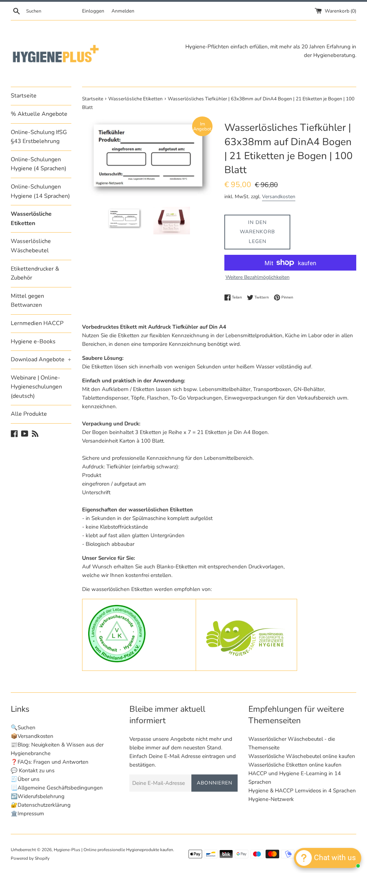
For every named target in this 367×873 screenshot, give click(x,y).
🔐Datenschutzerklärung (41, 804)
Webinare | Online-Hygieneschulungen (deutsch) (36, 387)
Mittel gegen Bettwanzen (27, 300)
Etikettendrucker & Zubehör (35, 273)
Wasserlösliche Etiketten (31, 218)
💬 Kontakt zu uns (32, 770)
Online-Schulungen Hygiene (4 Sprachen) (38, 164)
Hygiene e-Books (33, 341)
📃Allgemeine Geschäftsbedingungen (57, 787)
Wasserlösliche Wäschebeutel (31, 245)
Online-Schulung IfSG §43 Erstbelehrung (39, 137)
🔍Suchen (23, 727)
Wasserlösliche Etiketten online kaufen (295, 764)
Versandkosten (278, 196)
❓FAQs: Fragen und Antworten (50, 761)
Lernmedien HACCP (37, 323)
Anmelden (122, 11)
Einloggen (93, 11)
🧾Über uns (25, 779)
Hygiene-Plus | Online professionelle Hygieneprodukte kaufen (113, 850)
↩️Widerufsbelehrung (38, 796)
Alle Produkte (29, 414)
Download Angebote (41, 359)
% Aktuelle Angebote (39, 114)
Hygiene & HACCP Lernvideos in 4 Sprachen (302, 790)
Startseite (24, 96)
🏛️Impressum (27, 813)
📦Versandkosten (32, 736)
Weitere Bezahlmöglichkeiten (257, 277)
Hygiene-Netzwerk (271, 799)
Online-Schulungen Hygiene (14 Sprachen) (40, 191)
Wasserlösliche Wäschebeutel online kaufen (301, 756)
